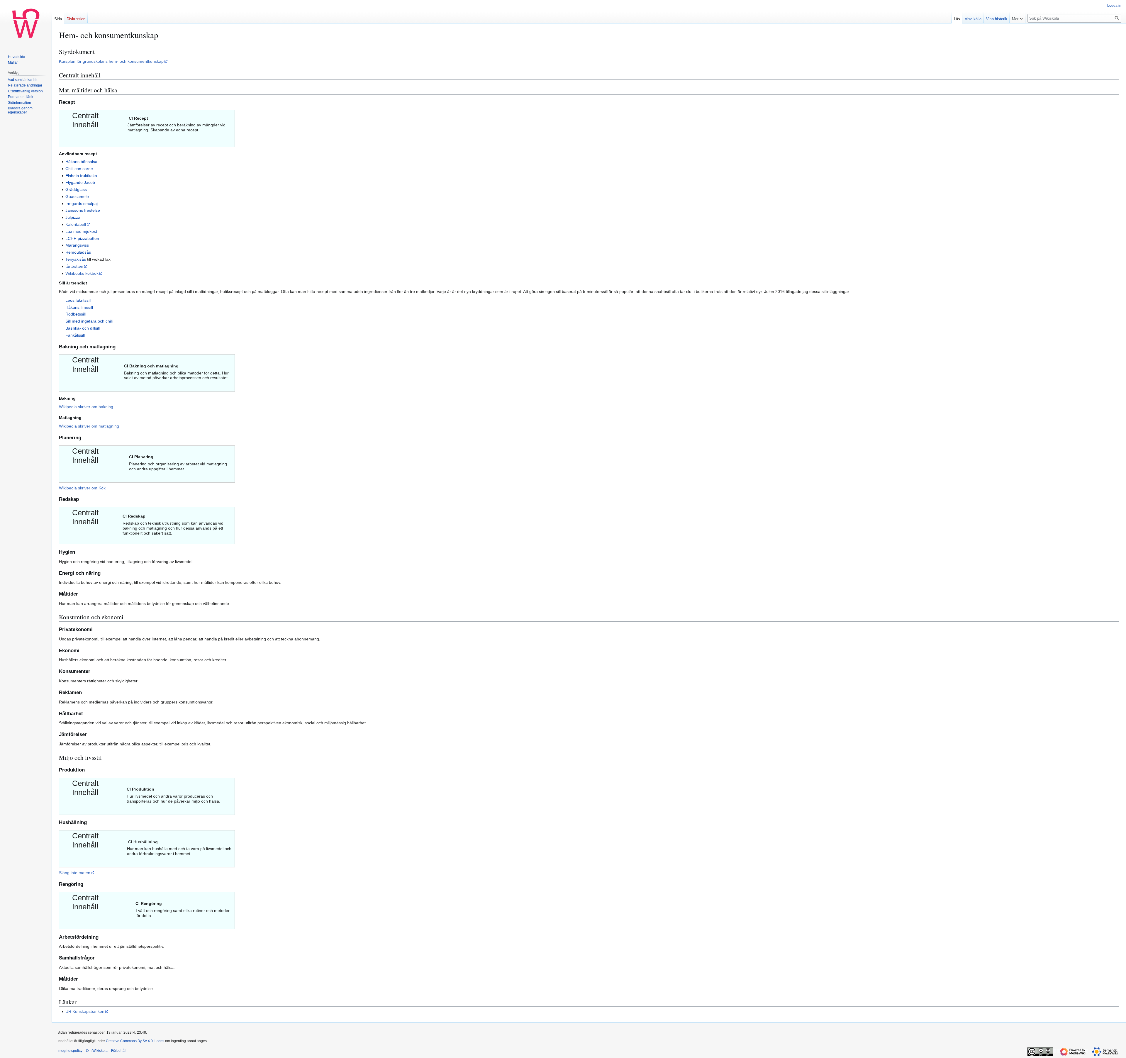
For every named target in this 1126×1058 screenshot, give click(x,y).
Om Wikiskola (97, 1051)
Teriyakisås (75, 259)
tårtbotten (74, 266)
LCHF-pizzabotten (82, 238)
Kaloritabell (75, 224)
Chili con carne (79, 168)
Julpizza (72, 217)
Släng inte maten (74, 872)
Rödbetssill (75, 314)
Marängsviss (77, 245)
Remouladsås (78, 252)
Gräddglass (76, 189)
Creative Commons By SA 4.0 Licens (135, 1041)
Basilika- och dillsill (82, 328)
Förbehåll (118, 1051)
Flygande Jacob (80, 182)
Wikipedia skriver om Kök (82, 488)
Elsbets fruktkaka (81, 175)
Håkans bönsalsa (81, 161)
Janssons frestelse (82, 210)
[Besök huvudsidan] (25, 23)
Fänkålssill (75, 335)
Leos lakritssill (78, 300)
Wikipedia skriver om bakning (86, 406)
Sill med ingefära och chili (89, 321)
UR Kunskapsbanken (84, 1011)
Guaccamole (77, 196)
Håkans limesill (79, 307)
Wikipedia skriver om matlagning (89, 426)
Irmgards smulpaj (81, 203)
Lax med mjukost (81, 231)
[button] (1017, 17)
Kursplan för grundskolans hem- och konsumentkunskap (111, 61)
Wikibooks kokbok (82, 273)
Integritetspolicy (69, 1051)
